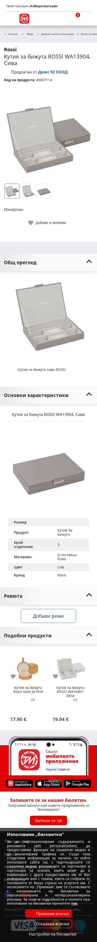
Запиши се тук (48, 820)
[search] (62, 19)
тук (74, 903)
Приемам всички (52, 913)
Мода (30, 34)
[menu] (11, 19)
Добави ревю (48, 615)
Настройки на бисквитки (52, 934)
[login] (86, 19)
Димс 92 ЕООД (53, 72)
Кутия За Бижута (65, 532)
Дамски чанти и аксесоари (57, 34)
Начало (13, 34)
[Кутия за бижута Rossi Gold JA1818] (28, 667)
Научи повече (58, 769)
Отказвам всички (52, 924)
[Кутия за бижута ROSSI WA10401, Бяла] (70, 667)
